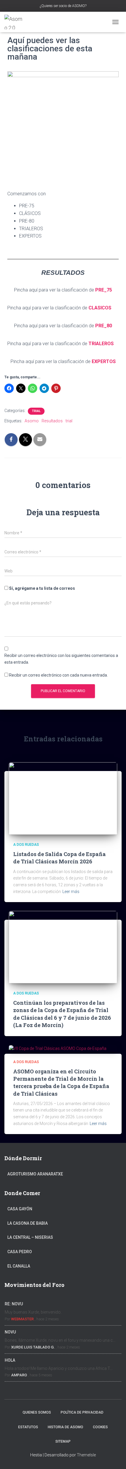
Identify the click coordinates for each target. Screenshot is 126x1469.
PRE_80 (103, 325)
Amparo (19, 1375)
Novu (10, 1332)
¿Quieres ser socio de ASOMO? (63, 6)
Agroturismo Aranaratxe (35, 1174)
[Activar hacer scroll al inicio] (114, 1457)
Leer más (70, 891)
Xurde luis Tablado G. (33, 1347)
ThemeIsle (86, 1455)
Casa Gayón (19, 1209)
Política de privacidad (82, 1412)
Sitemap (63, 1441)
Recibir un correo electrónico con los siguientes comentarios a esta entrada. (61, 659)
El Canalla (18, 1266)
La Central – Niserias (30, 1237)
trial (69, 420)
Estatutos (28, 1427)
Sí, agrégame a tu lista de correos (41, 588)
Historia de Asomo (65, 1427)
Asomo (32, 420)
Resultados (52, 420)
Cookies (100, 1427)
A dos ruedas (26, 845)
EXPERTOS (104, 361)
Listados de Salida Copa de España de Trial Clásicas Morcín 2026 (59, 857)
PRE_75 (103, 290)
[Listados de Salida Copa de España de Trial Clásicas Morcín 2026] (63, 798)
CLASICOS (99, 308)
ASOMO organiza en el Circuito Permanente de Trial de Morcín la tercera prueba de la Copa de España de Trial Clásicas (61, 1082)
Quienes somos (37, 1412)
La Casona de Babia (27, 1223)
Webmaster (22, 1319)
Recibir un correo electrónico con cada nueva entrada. (58, 675)
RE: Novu (14, 1304)
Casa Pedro (19, 1251)
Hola (10, 1360)
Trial (36, 411)
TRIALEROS (101, 343)
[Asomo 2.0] (16, 22)
